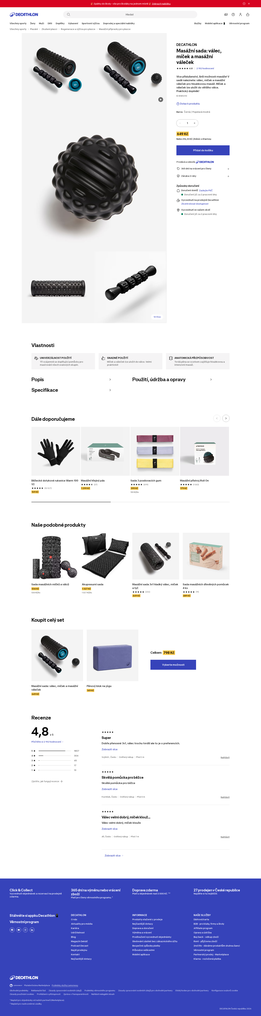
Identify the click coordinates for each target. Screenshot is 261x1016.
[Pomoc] (233, 14)
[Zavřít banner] (248, 3)
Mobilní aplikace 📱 (215, 23)
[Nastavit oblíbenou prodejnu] (226, 14)
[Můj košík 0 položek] (247, 14)
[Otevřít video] (160, 99)
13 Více (157, 317)
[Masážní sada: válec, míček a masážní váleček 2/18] (58, 69)
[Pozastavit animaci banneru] (244, 3)
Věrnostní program (239, 23)
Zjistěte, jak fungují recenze (45, 781)
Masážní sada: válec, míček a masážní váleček (54, 688)
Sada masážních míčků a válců (50, 584)
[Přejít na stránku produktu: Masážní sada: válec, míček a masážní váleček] (57, 655)
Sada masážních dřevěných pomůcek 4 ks (206, 586)
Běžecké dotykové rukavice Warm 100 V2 (54, 482)
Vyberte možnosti (173, 664)
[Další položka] (226, 418)
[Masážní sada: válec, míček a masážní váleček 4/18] (58, 287)
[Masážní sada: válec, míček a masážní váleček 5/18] (130, 287)
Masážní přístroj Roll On (194, 480)
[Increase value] (194, 123)
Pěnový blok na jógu (99, 686)
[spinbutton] (187, 123)
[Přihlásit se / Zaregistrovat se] (240, 14)
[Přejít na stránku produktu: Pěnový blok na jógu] (112, 655)
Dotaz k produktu (190, 103)
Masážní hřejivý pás (93, 480)
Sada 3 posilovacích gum (145, 480)
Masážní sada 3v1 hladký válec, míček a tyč (155, 586)
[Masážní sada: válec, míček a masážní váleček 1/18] (130, 69)
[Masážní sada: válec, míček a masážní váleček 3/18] (94, 178)
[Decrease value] (180, 123)
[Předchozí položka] (217, 418)
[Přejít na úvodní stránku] (24, 14)
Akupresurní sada (92, 584)
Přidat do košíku (203, 150)
